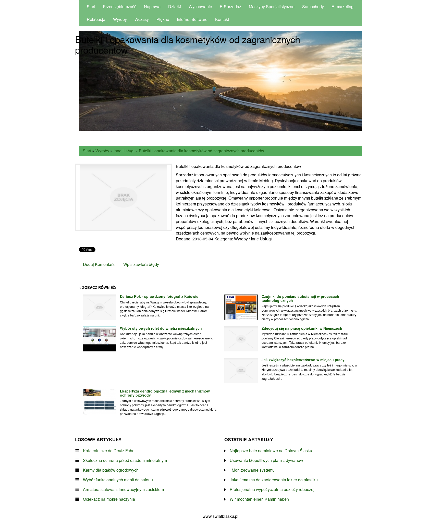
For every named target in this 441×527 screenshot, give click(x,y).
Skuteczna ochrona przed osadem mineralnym (125, 460)
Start (87, 151)
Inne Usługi (124, 151)
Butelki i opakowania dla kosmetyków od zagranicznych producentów (201, 151)
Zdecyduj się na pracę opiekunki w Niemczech (302, 328)
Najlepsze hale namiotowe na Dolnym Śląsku (271, 451)
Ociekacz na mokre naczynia (109, 499)
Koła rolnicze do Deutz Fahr (108, 451)
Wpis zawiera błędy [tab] (141, 264)
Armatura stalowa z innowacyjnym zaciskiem (123, 489)
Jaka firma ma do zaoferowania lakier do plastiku (274, 480)
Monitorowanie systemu (252, 470)
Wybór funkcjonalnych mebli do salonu (118, 480)
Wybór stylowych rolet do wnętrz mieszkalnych (161, 328)
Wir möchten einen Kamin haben (259, 499)
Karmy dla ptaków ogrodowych (111, 470)
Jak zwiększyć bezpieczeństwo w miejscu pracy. (303, 359)
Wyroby (102, 151)
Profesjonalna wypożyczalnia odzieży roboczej (272, 489)
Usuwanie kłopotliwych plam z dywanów (266, 460)
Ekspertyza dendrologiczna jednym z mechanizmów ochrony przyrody (165, 392)
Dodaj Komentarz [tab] (99, 264)
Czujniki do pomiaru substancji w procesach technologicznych (300, 298)
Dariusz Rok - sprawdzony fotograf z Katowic (159, 296)
